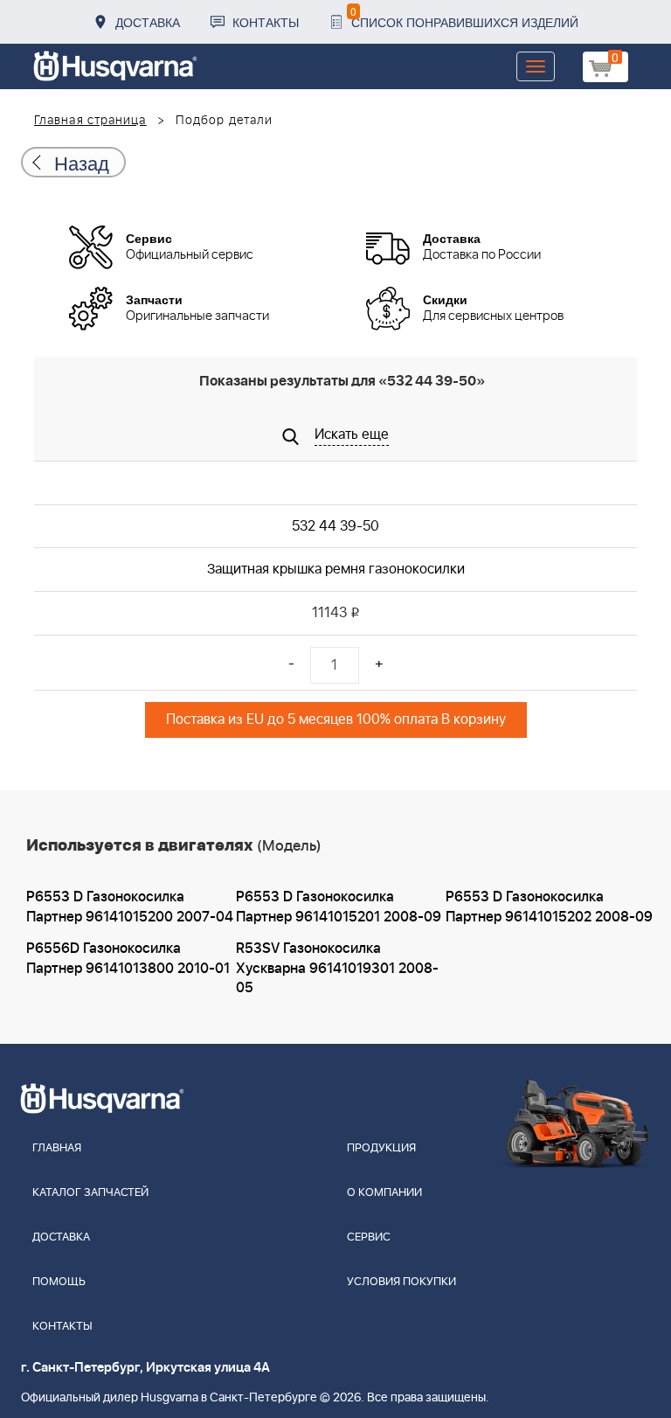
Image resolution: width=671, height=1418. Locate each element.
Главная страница (90, 120)
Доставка (147, 22)
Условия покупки (401, 1282)
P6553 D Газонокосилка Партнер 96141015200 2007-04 (129, 907)
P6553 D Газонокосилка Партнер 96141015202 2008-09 (549, 907)
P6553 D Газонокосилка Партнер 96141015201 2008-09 (338, 907)
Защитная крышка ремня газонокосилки (336, 569)
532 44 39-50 (335, 526)
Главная (56, 1148)
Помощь (59, 1282)
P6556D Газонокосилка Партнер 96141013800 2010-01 (128, 958)
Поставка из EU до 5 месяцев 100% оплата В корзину (336, 719)
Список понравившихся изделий (464, 17)
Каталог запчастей (90, 1193)
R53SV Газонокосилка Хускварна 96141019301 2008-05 (337, 968)
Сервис (369, 1237)
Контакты (265, 22)
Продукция (381, 1148)
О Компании (384, 1193)
